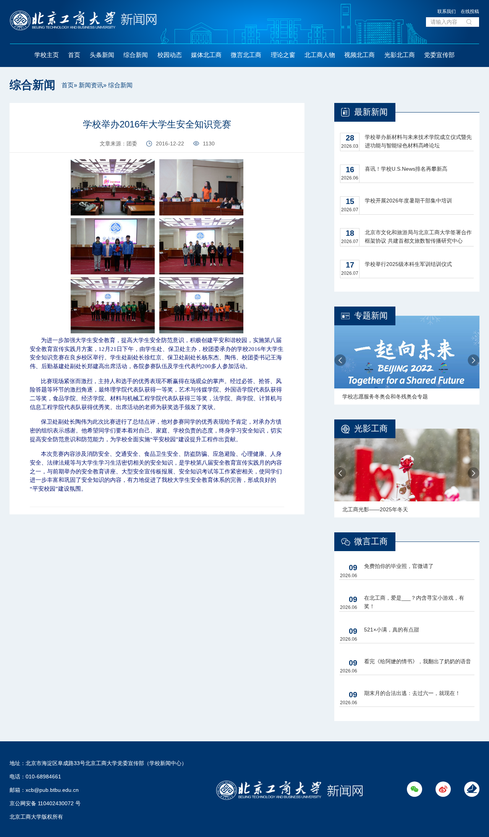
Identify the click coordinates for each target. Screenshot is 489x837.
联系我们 (446, 11)
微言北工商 (246, 55)
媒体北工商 (206, 55)
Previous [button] (340, 360)
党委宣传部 (439, 55)
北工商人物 (319, 55)
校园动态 (169, 55)
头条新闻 (102, 55)
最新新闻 (371, 112)
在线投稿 (470, 11)
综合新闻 (135, 55)
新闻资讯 (91, 85)
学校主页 (46, 55)
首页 (74, 55)
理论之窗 (283, 55)
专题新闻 (371, 315)
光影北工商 (399, 55)
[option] (406, 360)
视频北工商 (359, 55)
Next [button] (473, 360)
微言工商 (371, 541)
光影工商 (371, 428)
